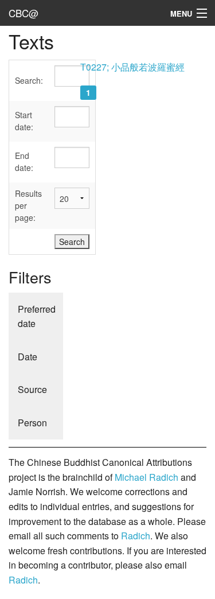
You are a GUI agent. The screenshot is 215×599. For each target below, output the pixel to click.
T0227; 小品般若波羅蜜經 (132, 66)
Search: (29, 80)
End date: (24, 161)
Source (32, 389)
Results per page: (28, 205)
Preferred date (37, 316)
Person (32, 422)
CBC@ (23, 13)
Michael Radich (146, 477)
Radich (135, 535)
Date (27, 356)
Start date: (24, 121)
